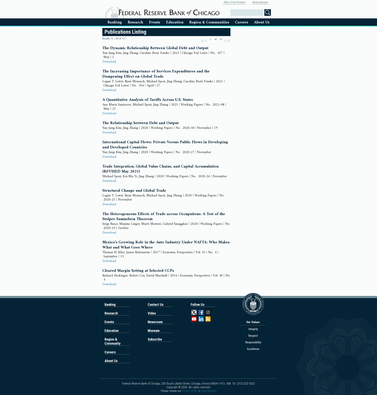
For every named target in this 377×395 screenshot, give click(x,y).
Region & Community (113, 341)
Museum (154, 331)
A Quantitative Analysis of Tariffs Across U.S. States (147, 99)
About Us (261, 22)
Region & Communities (209, 22)
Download (109, 62)
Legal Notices (208, 391)
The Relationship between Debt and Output (140, 123)
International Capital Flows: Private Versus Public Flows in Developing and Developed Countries (165, 145)
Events (154, 22)
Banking (115, 22)
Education (174, 22)
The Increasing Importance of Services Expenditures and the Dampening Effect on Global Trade (156, 74)
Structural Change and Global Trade (134, 190)
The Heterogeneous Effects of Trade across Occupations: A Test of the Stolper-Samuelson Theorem (163, 217)
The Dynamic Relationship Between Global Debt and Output (155, 48)
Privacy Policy (190, 391)
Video (152, 313)
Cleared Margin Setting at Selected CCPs (138, 270)
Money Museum (260, 2)
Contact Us (155, 305)
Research (135, 22)
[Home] (169, 11)
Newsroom (155, 322)
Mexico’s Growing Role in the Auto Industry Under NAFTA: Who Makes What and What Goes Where (166, 245)
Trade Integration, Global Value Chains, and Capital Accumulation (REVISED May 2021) (160, 169)
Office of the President (234, 2)
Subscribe (155, 339)
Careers (241, 22)
